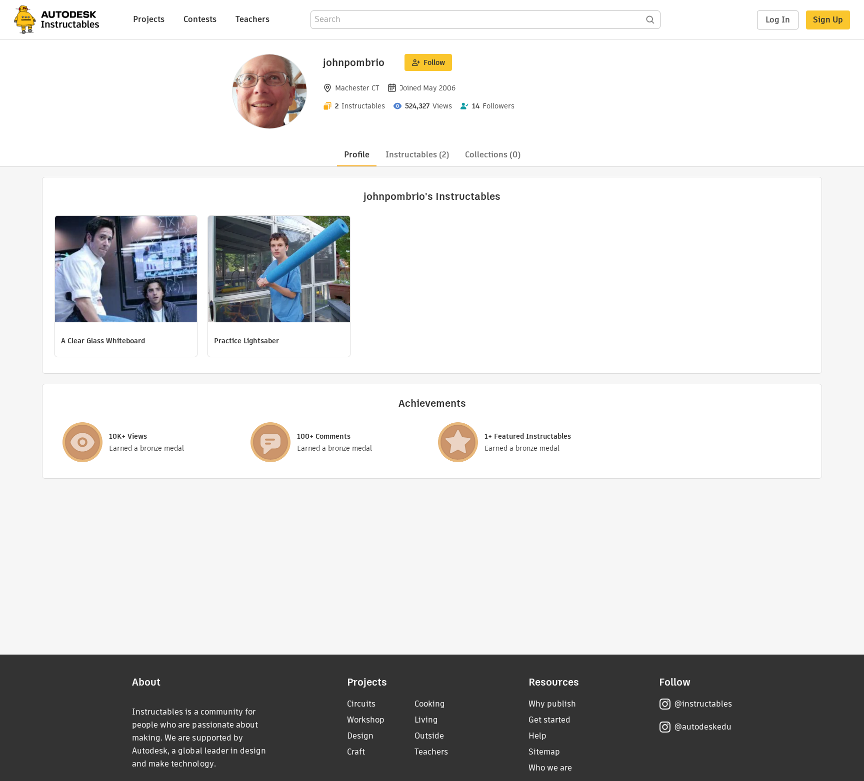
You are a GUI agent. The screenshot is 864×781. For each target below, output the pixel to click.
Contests (200, 19)
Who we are (550, 768)
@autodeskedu (703, 727)
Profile (357, 154)
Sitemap (544, 752)
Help (537, 736)
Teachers (253, 19)
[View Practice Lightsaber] (279, 270)
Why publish (552, 704)
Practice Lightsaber (246, 341)
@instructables (703, 704)
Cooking (429, 704)
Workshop (365, 720)
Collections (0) (492, 154)
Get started (549, 720)
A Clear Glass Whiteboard (103, 341)
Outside (429, 736)
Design (360, 736)
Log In (778, 19)
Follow (434, 62)
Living (426, 720)
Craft (356, 752)
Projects (148, 19)
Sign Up (828, 19)
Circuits (361, 704)
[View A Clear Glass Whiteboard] (126, 270)
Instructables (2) (417, 154)
